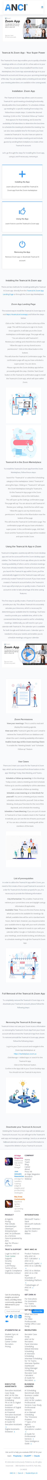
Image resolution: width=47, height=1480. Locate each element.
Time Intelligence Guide (32, 1442)
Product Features (32, 1253)
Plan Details (10, 1224)
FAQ (26, 1290)
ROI (26, 1258)
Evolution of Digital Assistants (13, 1408)
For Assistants (31, 1301)
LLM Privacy (10, 1265)
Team (27, 1162)
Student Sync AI (11, 1334)
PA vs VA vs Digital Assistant (13, 1403)
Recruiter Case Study (31, 1335)
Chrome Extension (32, 1228)
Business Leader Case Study (32, 1396)
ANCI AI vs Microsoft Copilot (32, 1262)
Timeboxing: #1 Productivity (11, 1418)
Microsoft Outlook (32, 1224)
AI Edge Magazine (32, 1174)
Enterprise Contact (13, 1273)
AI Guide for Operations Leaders (33, 1427)
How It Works (30, 1306)
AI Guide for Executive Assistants (13, 1423)
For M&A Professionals (30, 1320)
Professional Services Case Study (33, 1403)
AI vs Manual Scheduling (30, 1413)
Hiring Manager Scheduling (31, 1369)
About (27, 1169)
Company (29, 1155)
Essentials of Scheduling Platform (33, 1279)
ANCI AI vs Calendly (33, 1265)
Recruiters (9, 1344)
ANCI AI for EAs (11, 1395)
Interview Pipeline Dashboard (32, 1364)
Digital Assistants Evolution (12, 1430)
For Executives (31, 1299)
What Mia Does (31, 1314)
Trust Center (10, 1256)
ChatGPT (27, 1456)
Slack (27, 1221)
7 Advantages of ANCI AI (32, 1286)
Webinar (28, 1179)
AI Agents (9, 1219)
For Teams (29, 1303)
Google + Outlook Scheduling (12, 1399)
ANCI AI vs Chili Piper (31, 1274)
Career (27, 1167)
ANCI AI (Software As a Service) (12, 1234)
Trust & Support (13, 1249)
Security (8, 1261)
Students (8, 1339)
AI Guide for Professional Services (30, 1436)
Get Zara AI (30, 1295)
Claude (37, 1456)
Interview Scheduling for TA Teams (33, 1359)
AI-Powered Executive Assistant (13, 1413)
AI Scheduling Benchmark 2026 (32, 1391)
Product (9, 1215)
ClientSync (9, 1228)
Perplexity (17, 1456)
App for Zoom (31, 1231)
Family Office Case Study (32, 1325)
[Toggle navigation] (42, 7)
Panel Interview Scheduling (31, 1345)
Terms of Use (11, 1268)
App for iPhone (11, 1243)
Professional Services (30, 1408)
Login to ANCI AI (12, 1253)
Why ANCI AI (30, 1256)
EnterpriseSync (11, 1231)
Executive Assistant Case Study (13, 1391)
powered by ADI (13, 1239)
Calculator (33, 1258)
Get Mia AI (29, 1310)
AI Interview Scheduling (30, 1354)
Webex (27, 1233)
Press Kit (28, 1171)
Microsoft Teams (32, 1219)
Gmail (27, 1226)
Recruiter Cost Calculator (31, 1374)
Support (8, 1258)
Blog (27, 1164)
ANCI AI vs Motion (32, 1270)
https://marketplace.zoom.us (25, 1054)
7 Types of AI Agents (30, 1423)
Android (8, 1245)
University (9, 1336)
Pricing (8, 1221)
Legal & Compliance (13, 1270)
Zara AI (8, 1238)
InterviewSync (11, 1226)
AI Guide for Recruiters (30, 1379)
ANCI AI (12, 1473)
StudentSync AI (12, 1330)
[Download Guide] (39, 1258)
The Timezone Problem (31, 1418)
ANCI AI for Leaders (33, 1400)
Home (27, 1159)
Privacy (8, 1263)
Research (29, 1176)
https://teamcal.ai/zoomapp (17, 314)
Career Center (11, 1341)
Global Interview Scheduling (31, 1350)
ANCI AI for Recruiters (29, 1340)
